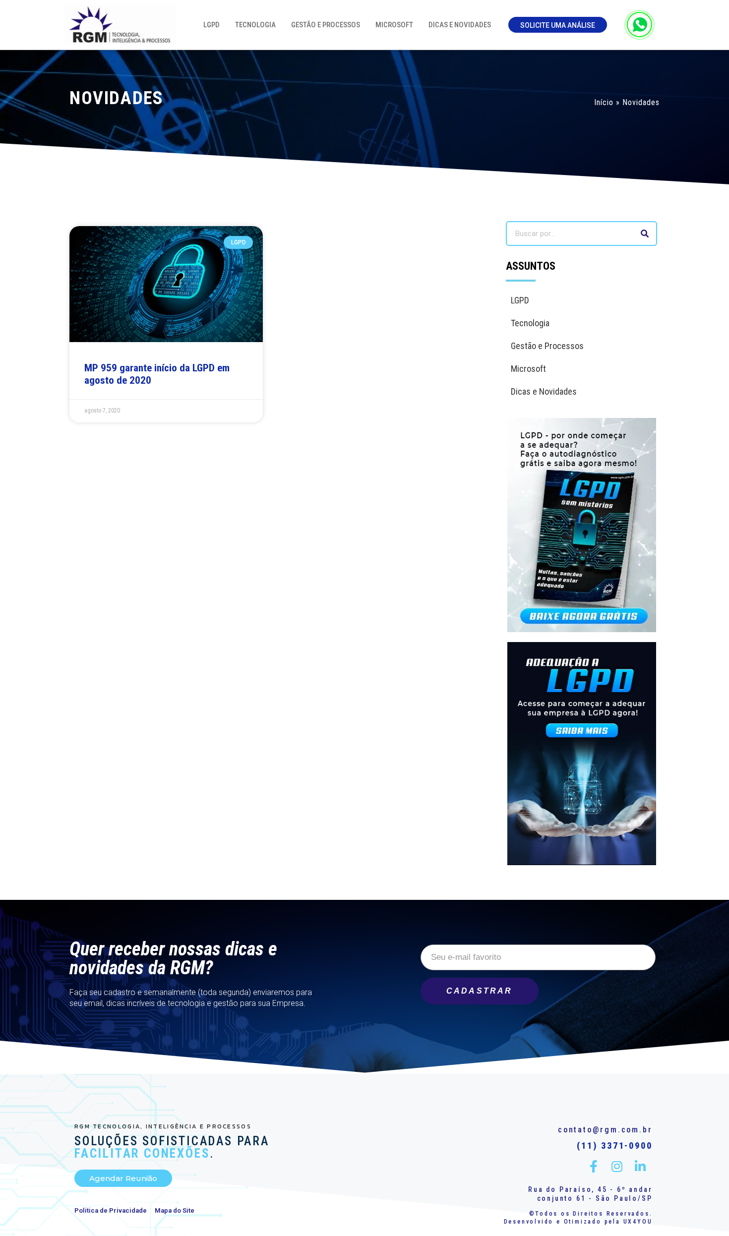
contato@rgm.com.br (605, 1129)
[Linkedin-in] (640, 1166)
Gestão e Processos (325, 24)
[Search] (644, 233)
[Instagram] (617, 1166)
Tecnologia (255, 24)
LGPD (211, 24)
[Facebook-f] (594, 1166)
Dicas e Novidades (459, 24)
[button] (557, 25)
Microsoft (394, 24)
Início (603, 102)
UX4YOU (638, 1221)
